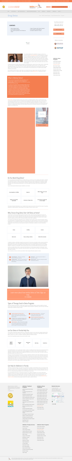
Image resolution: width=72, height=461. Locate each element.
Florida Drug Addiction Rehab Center (17, 459)
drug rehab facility (34, 55)
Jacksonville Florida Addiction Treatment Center (55, 458)
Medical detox (10, 99)
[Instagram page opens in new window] (50, 7)
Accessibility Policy (31, 458)
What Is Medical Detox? (15, 28)
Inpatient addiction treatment (11, 343)
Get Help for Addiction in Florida (35, 30)
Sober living (36, 342)
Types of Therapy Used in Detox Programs (37, 28)
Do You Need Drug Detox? (15, 29)
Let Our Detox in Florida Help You (36, 29)
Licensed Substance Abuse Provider (40, 458)
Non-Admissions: (13, 7)
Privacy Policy (26, 458)
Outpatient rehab (19, 343)
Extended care (45, 342)
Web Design (16, 458)
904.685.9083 (59, 391)
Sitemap (46, 458)
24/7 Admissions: (14, 6)
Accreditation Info (11, 390)
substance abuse (11, 82)
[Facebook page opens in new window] (47, 7)
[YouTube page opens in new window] (48, 7)
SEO (12, 458)
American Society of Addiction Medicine (20, 90)
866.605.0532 (35, 71)
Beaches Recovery (21, 458)
